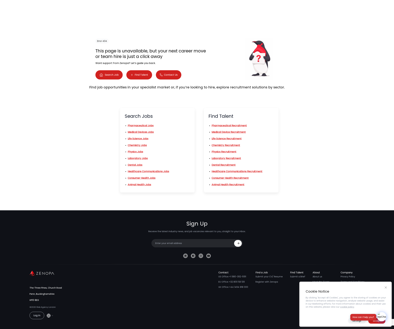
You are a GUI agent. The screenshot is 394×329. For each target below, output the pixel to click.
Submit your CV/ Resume (269, 276)
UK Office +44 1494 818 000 (233, 287)
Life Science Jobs (138, 138)
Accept (377, 320)
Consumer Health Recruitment (230, 178)
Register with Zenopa (266, 281)
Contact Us (171, 75)
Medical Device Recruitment (229, 132)
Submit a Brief (297, 276)
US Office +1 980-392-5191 (232, 276)
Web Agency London (46, 307)
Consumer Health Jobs (141, 178)
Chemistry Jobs (137, 145)
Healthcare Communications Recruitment (237, 171)
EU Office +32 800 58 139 (231, 281)
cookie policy (347, 306)
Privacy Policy (348, 276)
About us (317, 276)
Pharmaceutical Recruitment (229, 125)
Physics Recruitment (224, 151)
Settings (356, 320)
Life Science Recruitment (227, 138)
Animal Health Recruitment (228, 184)
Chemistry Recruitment (226, 145)
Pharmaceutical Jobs (141, 125)
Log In (36, 315)
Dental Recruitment (224, 165)
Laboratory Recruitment (226, 158)
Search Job (112, 75)
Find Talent (141, 75)
